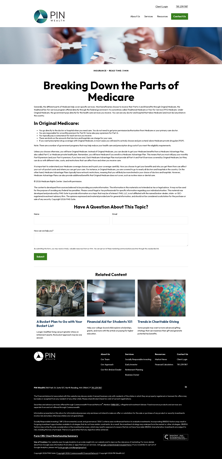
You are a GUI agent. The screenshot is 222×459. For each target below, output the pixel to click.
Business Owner (132, 374)
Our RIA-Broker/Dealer (111, 369)
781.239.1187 (182, 6)
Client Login (161, 6)
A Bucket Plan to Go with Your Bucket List (59, 323)
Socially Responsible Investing (138, 359)
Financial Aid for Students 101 (109, 321)
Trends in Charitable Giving (158, 321)
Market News (161, 359)
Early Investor (131, 364)
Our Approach (107, 364)
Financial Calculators (164, 364)
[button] (135, 16)
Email (114, 214)
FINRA (113, 404)
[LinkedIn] (186, 387)
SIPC (118, 404)
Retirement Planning (134, 369)
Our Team (105, 359)
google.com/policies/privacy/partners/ (116, 445)
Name (36, 214)
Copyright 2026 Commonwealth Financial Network (77, 453)
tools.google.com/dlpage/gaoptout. (72, 447)
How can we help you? (43, 230)
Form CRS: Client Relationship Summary (56, 435)
